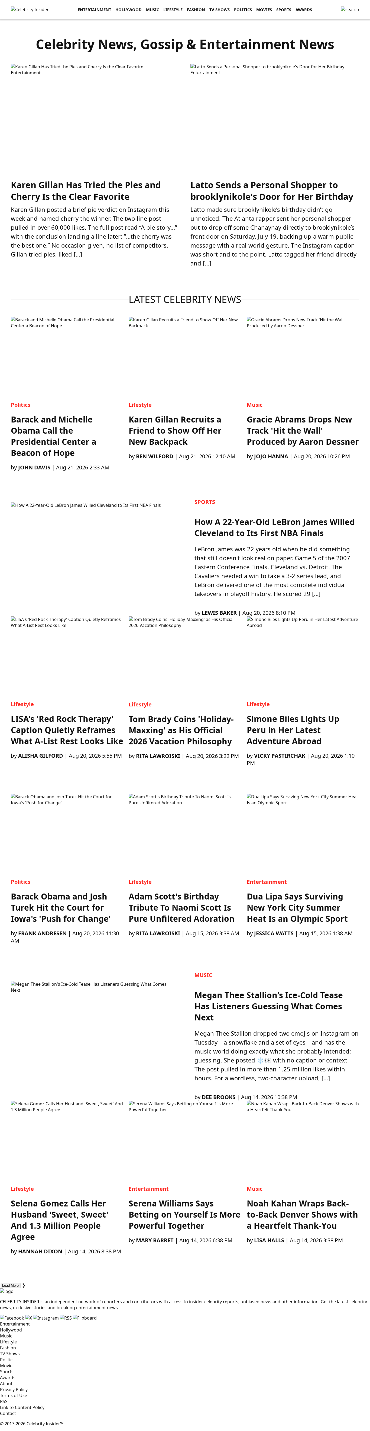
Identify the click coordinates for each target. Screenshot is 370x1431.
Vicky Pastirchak (279, 755)
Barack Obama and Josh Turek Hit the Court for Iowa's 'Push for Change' (61, 907)
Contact (8, 1413)
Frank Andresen (42, 933)
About (6, 1384)
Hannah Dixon (40, 1251)
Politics (243, 9)
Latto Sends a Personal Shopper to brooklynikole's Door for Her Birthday (271, 190)
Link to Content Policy (22, 1407)
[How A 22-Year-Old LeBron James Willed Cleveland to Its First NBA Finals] (93, 557)
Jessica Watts (274, 933)
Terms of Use (13, 1395)
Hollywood (128, 9)
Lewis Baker (219, 612)
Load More (10, 1285)
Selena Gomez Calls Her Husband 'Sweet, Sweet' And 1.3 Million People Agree (59, 1220)
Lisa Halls (269, 1240)
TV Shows (219, 9)
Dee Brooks (218, 1097)
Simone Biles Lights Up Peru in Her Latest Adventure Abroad (293, 730)
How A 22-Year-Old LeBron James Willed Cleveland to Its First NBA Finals (274, 527)
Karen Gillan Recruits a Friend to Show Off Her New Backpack (175, 430)
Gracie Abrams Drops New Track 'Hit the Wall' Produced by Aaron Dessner (303, 430)
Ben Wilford (154, 456)
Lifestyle (173, 9)
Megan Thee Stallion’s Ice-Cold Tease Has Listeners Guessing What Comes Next (268, 1006)
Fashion (196, 9)
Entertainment (94, 9)
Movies (264, 9)
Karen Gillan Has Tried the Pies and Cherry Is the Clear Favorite (86, 190)
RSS (4, 1401)
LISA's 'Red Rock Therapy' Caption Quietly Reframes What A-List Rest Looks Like (67, 730)
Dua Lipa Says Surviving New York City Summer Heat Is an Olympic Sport (297, 907)
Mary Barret (155, 1240)
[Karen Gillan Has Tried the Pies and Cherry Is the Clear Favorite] (77, 67)
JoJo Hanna (271, 456)
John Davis (34, 467)
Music (152, 9)
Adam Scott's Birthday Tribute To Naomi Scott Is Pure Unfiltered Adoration (182, 907)
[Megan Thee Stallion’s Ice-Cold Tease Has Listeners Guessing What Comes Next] (93, 1036)
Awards (304, 9)
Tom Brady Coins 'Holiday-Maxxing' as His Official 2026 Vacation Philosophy (181, 730)
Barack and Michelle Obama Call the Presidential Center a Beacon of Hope (53, 436)
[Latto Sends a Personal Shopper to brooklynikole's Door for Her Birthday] (267, 67)
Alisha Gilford (40, 755)
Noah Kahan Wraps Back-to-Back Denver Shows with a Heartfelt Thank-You (302, 1214)
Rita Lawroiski (158, 756)
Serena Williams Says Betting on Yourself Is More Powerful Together (185, 1214)
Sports (283, 9)
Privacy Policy (14, 1389)
